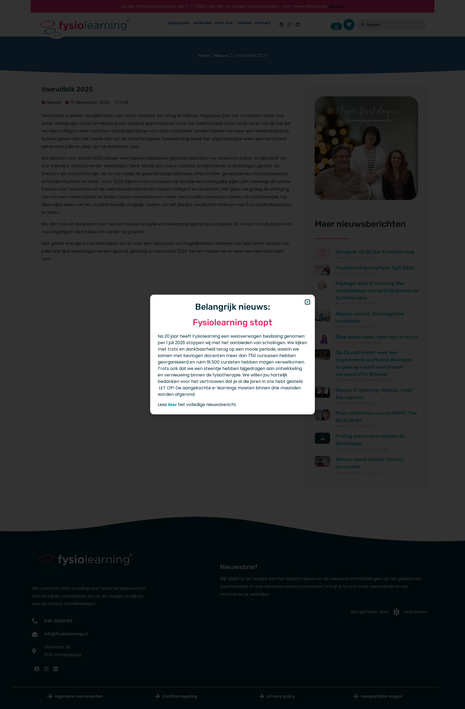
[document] (232, 354)
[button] (307, 302)
